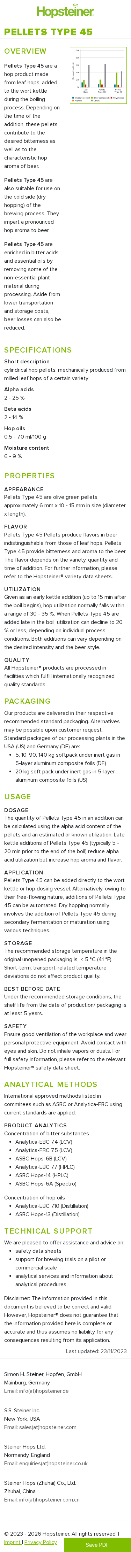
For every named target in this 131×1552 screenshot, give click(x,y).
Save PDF (97, 1545)
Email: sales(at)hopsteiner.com (40, 1427)
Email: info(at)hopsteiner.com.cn (42, 1499)
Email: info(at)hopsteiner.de (36, 1391)
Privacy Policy (40, 1542)
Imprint (13, 1542)
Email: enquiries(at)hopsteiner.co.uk (46, 1463)
